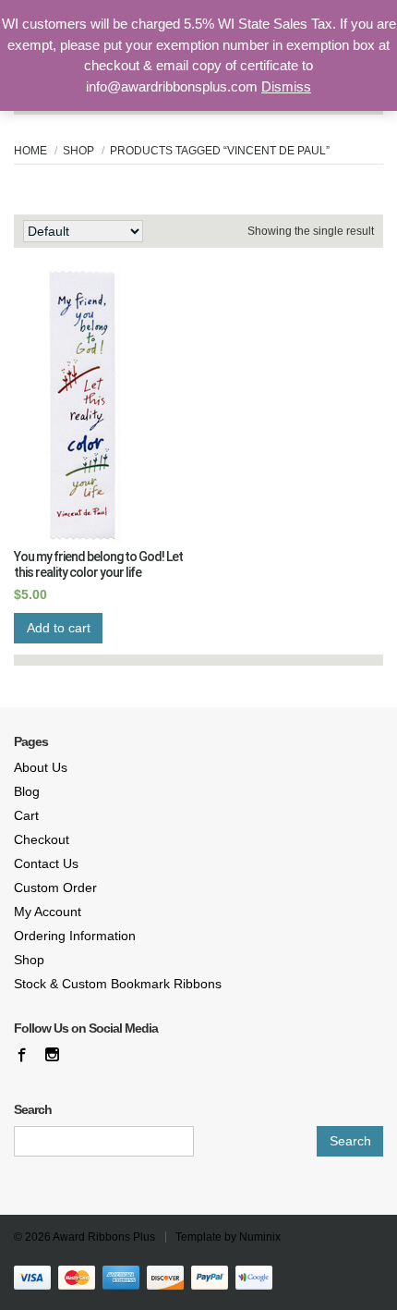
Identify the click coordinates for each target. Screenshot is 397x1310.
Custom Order (55, 887)
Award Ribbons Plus (104, 1236)
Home (30, 150)
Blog (27, 791)
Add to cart (58, 627)
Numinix (260, 1236)
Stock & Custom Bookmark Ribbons (118, 983)
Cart (26, 815)
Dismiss (286, 86)
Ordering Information (75, 935)
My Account (47, 911)
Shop (78, 150)
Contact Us (46, 863)
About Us (40, 767)
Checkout (41, 839)
